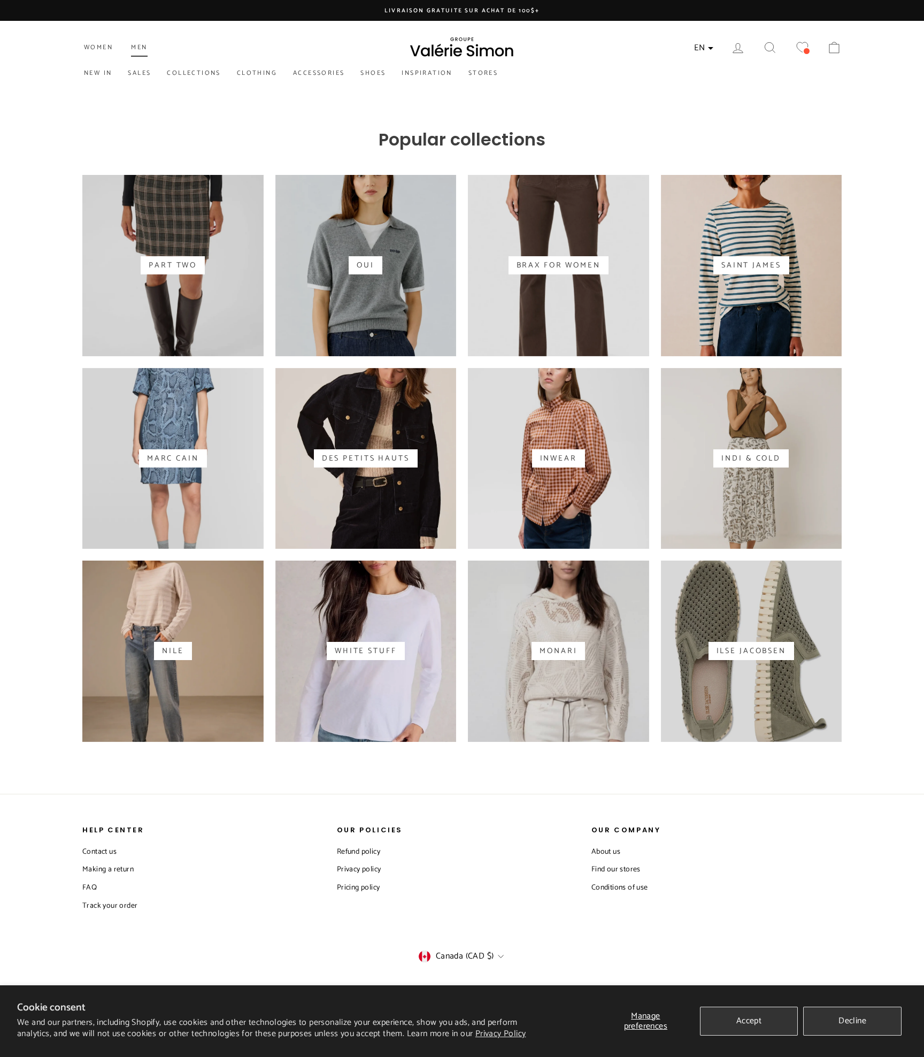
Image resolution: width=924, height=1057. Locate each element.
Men (139, 47)
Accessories (318, 73)
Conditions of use (619, 888)
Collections (193, 73)
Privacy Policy (500, 1034)
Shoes (373, 73)
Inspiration (427, 73)
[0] (802, 47)
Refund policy (358, 852)
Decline (852, 1021)
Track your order (109, 906)
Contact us (99, 852)
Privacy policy (359, 869)
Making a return (108, 869)
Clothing (257, 73)
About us (605, 852)
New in (98, 73)
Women (98, 47)
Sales (139, 73)
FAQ (89, 888)
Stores (483, 73)
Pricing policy (358, 888)
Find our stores (616, 869)
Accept (748, 1021)
